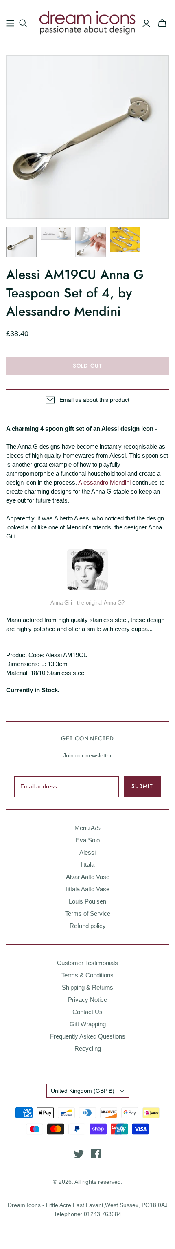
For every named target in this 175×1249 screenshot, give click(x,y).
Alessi (87, 852)
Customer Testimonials (87, 962)
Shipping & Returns (87, 987)
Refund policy (88, 925)
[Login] (146, 23)
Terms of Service (87, 913)
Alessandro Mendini (104, 482)
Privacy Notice (87, 999)
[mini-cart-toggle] (162, 23)
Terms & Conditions (87, 975)
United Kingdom (82, 1090)
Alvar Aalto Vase (87, 876)
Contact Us (87, 1011)
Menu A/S (87, 827)
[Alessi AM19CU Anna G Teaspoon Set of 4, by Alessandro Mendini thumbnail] (21, 242)
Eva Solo (88, 840)
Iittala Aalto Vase (87, 889)
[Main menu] (10, 23)
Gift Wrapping (88, 1024)
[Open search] (23, 23)
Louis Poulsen (87, 901)
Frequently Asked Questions (87, 1036)
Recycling (87, 1048)
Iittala (87, 864)
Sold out (87, 366)
